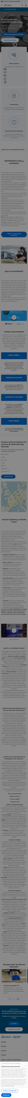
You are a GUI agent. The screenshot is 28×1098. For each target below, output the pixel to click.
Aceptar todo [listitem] (6, 1095)
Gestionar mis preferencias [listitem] (9, 1090)
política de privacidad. (9, 1085)
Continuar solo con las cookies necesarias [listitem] (11, 1063)
